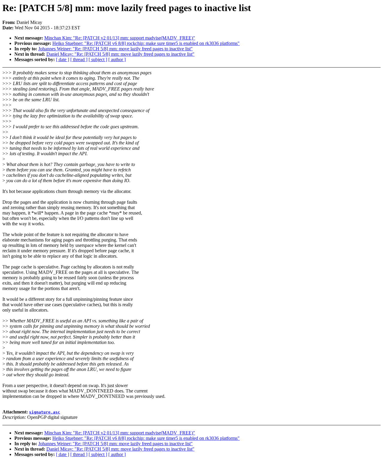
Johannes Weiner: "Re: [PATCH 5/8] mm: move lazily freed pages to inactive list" (115, 48)
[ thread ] (78, 59)
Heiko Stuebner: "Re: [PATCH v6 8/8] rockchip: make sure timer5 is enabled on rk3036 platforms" (146, 43)
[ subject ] (98, 59)
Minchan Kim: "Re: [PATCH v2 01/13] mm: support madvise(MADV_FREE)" (119, 37)
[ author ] (117, 59)
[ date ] (62, 59)
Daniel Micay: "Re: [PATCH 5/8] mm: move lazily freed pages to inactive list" (120, 54)
